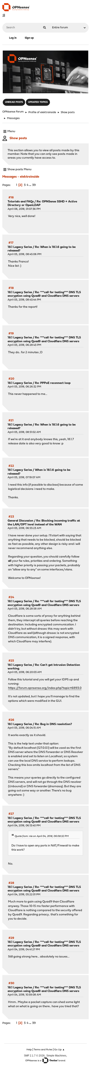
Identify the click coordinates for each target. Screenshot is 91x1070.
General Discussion (20, 520)
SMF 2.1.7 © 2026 (34, 1055)
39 (34, 185)
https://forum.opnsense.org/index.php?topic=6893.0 (44, 688)
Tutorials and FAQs (21, 201)
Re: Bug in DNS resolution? (53, 724)
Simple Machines (56, 1055)
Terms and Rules (43, 1049)
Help (29, 1049)
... (30, 185)
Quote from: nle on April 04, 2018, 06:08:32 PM (42, 836)
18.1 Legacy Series (20, 247)
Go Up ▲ (59, 1049)
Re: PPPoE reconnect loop (52, 383)
